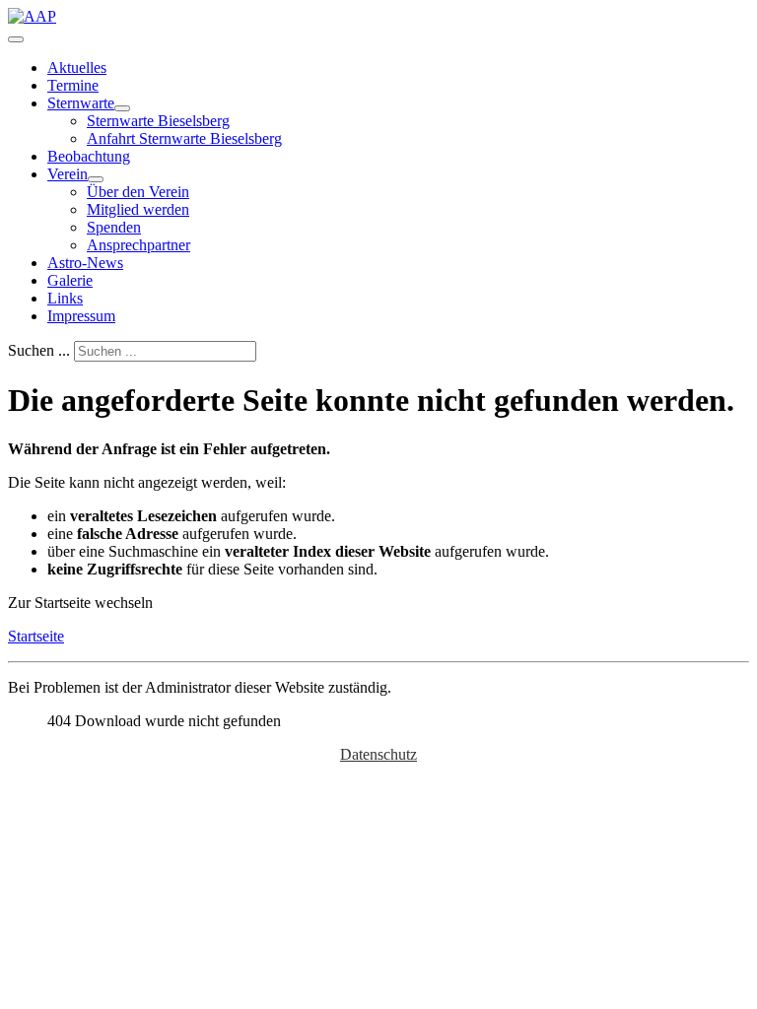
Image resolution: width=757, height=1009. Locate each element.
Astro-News (85, 262)
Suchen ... (39, 350)
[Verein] (95, 179)
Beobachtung (88, 156)
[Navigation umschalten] (16, 39)
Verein (67, 174)
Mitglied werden (138, 209)
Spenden (114, 227)
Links (65, 298)
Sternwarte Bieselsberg (158, 120)
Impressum (81, 315)
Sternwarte (80, 103)
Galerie (70, 280)
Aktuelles (76, 67)
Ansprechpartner (138, 244)
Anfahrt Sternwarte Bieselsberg (184, 138)
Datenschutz (378, 754)
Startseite (36, 636)
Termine (73, 85)
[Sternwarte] (122, 108)
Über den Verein (138, 191)
